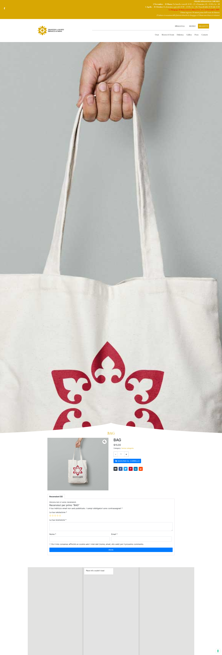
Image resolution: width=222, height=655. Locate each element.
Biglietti (203, 26)
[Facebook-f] (4, 8)
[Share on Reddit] (141, 469)
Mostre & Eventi (168, 34)
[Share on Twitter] (126, 469)
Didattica (180, 34)
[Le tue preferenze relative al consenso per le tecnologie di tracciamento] (218, 651)
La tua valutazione (58, 512)
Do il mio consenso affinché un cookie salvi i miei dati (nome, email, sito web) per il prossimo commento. (97, 544)
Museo (192, 26)
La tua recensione (57, 520)
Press (197, 34)
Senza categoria (127, 448)
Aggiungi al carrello (128, 461)
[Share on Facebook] (121, 469)
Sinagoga (180, 26)
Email (114, 534)
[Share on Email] (115, 469)
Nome (52, 534)
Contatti (204, 34)
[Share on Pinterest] (131, 469)
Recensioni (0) (56, 496)
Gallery (189, 34)
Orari (157, 34)
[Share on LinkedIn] (136, 469)
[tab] (56, 496)
